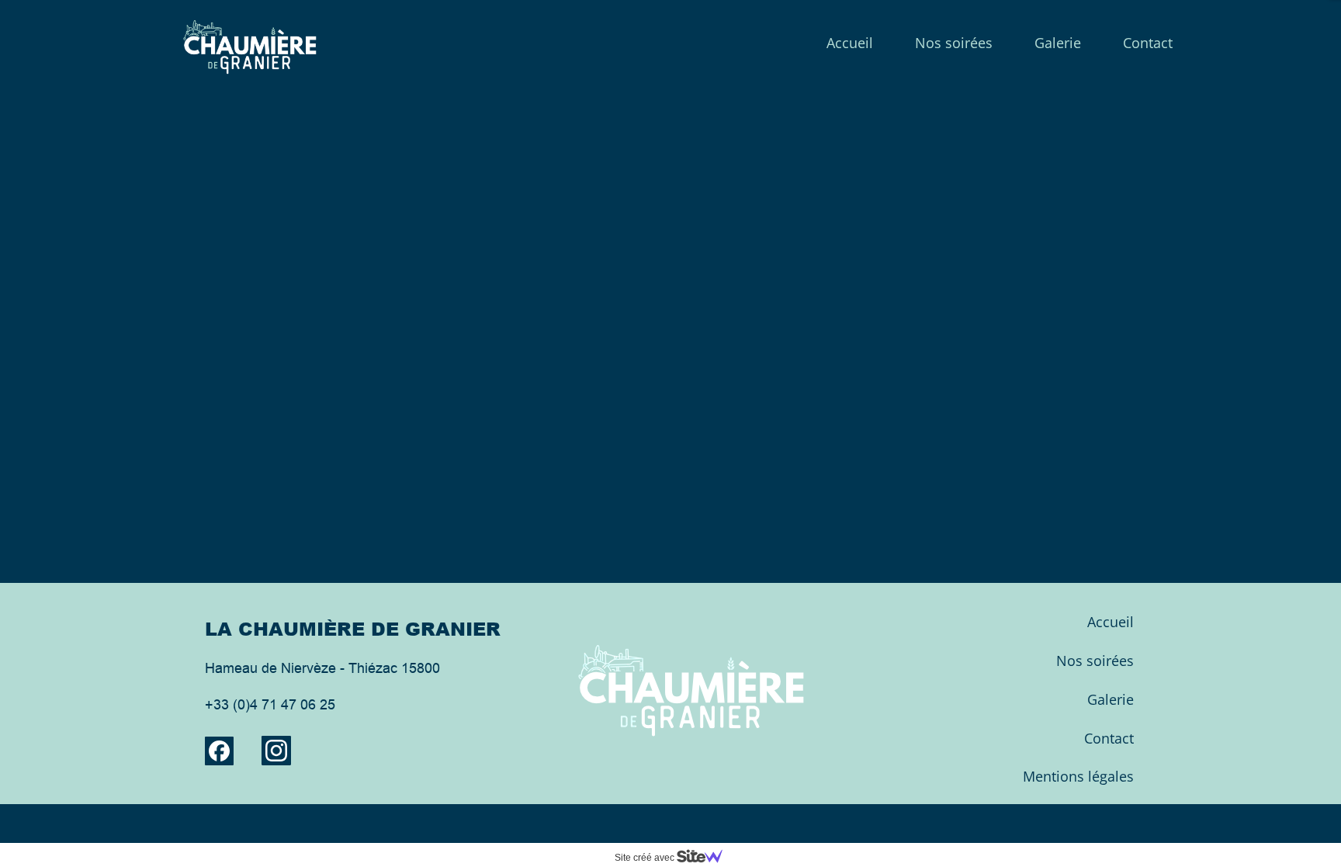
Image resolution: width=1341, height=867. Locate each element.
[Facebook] (219, 751)
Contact (1148, 42)
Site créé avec (646, 857)
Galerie (1057, 42)
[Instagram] (276, 750)
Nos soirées (954, 42)
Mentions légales (1078, 776)
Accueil (849, 42)
